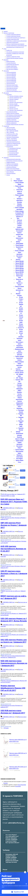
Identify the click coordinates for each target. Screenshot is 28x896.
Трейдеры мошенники (12, 42)
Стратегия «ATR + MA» (12, 134)
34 (4, 728)
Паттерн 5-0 (12, 107)
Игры (4, 48)
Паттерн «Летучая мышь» (16, 102)
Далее (7, 728)
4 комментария (17, 743)
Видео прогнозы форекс (12, 168)
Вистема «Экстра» (11, 129)
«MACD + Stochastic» (11, 138)
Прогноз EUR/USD (11, 72)
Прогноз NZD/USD (11, 80)
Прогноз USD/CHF (11, 75)
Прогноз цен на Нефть (12, 86)
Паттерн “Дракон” (14, 99)
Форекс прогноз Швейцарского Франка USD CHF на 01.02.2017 (13, 687)
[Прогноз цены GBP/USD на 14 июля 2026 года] (5, 754)
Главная (5, 31)
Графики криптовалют (12, 164)
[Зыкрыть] (25, 872)
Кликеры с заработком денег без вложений (19, 229)
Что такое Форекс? (11, 835)
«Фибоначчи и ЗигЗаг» (12, 145)
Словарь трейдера (11, 857)
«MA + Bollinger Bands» (12, 130)
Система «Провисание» (12, 137)
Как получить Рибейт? (12, 69)
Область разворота (11, 122)
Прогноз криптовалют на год (14, 91)
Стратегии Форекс (11, 167)
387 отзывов (17, 470)
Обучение (6, 93)
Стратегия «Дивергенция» (13, 143)
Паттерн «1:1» (12, 100)
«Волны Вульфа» (10, 127)
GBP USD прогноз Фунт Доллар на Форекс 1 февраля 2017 (14, 525)
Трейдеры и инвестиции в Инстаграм (16, 40)
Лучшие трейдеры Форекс (13, 34)
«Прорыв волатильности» (13, 141)
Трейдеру (6, 157)
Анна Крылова (22, 784)
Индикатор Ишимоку (14, 156)
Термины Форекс (11, 173)
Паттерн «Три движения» (16, 110)
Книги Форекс (10, 171)
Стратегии (6, 126)
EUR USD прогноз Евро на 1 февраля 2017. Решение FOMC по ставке (14, 501)
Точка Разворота (13, 474)
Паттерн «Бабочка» (14, 105)
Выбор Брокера (10, 61)
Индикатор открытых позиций (14, 160)
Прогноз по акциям (11, 89)
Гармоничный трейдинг (12, 121)
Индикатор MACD (14, 152)
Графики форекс (10, 162)
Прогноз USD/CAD (11, 78)
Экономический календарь (13, 159)
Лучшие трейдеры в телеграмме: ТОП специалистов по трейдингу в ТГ (19, 213)
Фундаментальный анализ (13, 116)
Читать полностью (6, 516)
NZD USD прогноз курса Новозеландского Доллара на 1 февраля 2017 (14, 663)
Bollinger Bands (13, 154)
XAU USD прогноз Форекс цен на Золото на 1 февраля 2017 (14, 640)
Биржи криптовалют (11, 67)
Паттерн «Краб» (13, 104)
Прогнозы (6, 70)
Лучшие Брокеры (11, 63)
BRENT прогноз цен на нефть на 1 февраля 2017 (13, 597)
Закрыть (3, 28)
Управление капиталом (12, 118)
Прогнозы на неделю (12, 88)
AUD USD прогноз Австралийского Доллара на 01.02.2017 (13, 548)
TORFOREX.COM (7, 508)
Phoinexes (18, 786)
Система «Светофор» (11, 135)
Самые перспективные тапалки (14, 58)
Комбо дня (9, 50)
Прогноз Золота (10, 83)
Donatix (5, 783)
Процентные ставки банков (13, 170)
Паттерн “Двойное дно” (15, 97)
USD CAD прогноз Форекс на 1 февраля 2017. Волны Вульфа (14, 619)
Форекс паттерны (11, 859)
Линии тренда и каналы (12, 113)
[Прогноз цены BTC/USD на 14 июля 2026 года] (5, 768)
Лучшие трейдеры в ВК (12, 39)
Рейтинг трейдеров (8, 33)
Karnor (10, 481)
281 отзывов (17, 477)
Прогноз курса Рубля (12, 85)
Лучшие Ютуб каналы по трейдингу (15, 37)
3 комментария (17, 756)
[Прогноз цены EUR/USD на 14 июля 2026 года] (5, 741)
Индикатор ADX (13, 149)
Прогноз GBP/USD (11, 74)
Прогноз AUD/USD (11, 81)
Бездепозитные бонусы (12, 64)
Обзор (23, 470)
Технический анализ (11, 111)
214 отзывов (17, 484)
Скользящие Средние (15, 148)
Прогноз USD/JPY (11, 77)
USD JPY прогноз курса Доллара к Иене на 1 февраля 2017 (14, 573)
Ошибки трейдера (11, 119)
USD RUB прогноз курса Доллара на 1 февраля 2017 (13, 711)
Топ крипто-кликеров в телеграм (15, 51)
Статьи (8, 175)
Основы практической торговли (15, 124)
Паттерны (9, 94)
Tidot (10, 467)
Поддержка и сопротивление (14, 115)
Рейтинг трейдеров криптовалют (15, 44)
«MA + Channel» (10, 132)
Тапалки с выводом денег (13, 56)
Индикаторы (9, 146)
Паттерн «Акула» (13, 108)
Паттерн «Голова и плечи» (16, 96)
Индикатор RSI (13, 151)
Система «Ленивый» (11, 140)
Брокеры (5, 59)
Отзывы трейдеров (11, 66)
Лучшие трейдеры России (13, 36)
